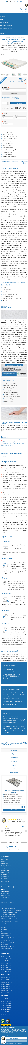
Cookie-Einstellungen (6, 948)
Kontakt (3, 861)
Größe (5, 113)
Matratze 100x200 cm (6, 980)
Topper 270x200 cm (6, 1012)
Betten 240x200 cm (6, 972)
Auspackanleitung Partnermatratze (12, 440)
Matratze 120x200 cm (6, 982)
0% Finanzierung (5, 879)
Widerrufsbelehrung (6, 933)
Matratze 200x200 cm (6, 991)
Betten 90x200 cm (5, 956)
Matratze (23, 282)
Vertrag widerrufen (5, 936)
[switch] (3, 1043)
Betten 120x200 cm (6, 961)
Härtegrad (4, 87)
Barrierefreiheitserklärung (7, 942)
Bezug (5, 121)
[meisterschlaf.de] (14, 1)
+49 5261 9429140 (14, 677)
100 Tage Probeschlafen (7, 866)
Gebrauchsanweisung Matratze (11, 442)
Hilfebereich (6, 728)
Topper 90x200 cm (5, 999)
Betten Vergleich (5, 944)
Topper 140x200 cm (6, 1001)
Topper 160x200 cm (6, 1003)
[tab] (6, 161)
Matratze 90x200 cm (6, 978)
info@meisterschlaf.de (10, 679)
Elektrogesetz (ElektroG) (7, 938)
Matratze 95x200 (15, 282)
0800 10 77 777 (10, 675)
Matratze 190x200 (6, 282)
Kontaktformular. (15, 699)
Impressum (3, 927)
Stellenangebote (5, 876)
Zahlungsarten (4, 868)
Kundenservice (4, 859)
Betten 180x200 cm (6, 967)
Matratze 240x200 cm (6, 993)
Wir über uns (4, 874)
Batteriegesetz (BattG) (7, 940)
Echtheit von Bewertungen (7, 946)
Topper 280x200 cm (6, 1014)
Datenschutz (4, 929)
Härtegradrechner (14, 93)
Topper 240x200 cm (6, 1010)
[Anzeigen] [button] (3, 456)
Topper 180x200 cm (6, 1005)
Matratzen (9, 36)
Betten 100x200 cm (6, 959)
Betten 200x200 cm (6, 969)
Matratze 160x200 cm (6, 986)
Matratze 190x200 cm (16, 36)
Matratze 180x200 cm (6, 988)
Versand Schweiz (5, 872)
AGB (2, 931)
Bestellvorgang (4, 863)
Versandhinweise (5, 870)
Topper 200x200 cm (6, 1007)
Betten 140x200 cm (6, 963)
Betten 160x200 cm (6, 965)
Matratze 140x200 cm (6, 984)
